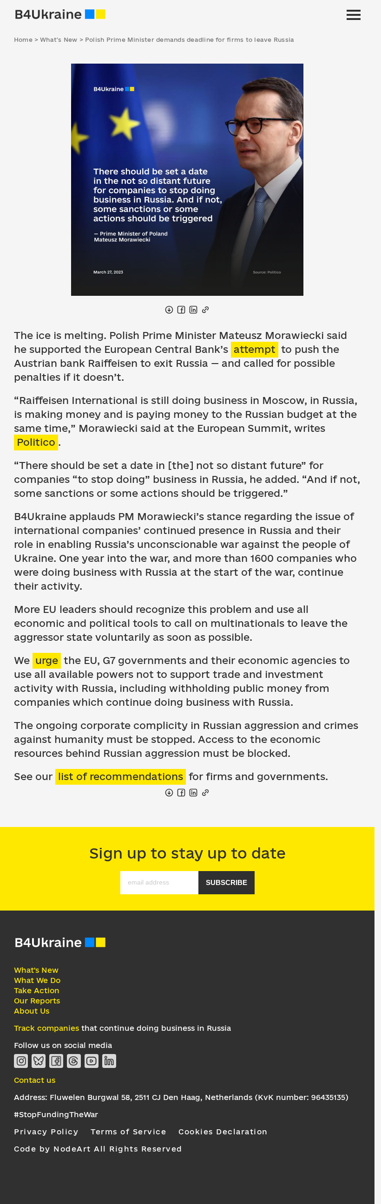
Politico (36, 442)
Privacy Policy (46, 1131)
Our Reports (37, 1000)
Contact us (34, 1080)
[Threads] (74, 1061)
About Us (31, 1011)
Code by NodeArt (52, 1149)
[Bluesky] (39, 1061)
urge (46, 660)
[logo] (60, 946)
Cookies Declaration (223, 1131)
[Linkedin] (109, 1061)
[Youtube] (92, 1061)
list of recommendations (120, 776)
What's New (36, 970)
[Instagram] (21, 1061)
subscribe (226, 882)
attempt (255, 349)
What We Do (37, 980)
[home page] (60, 15)
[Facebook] (56, 1061)
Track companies (46, 1028)
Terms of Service (128, 1131)
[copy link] (205, 309)
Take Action (36, 990)
